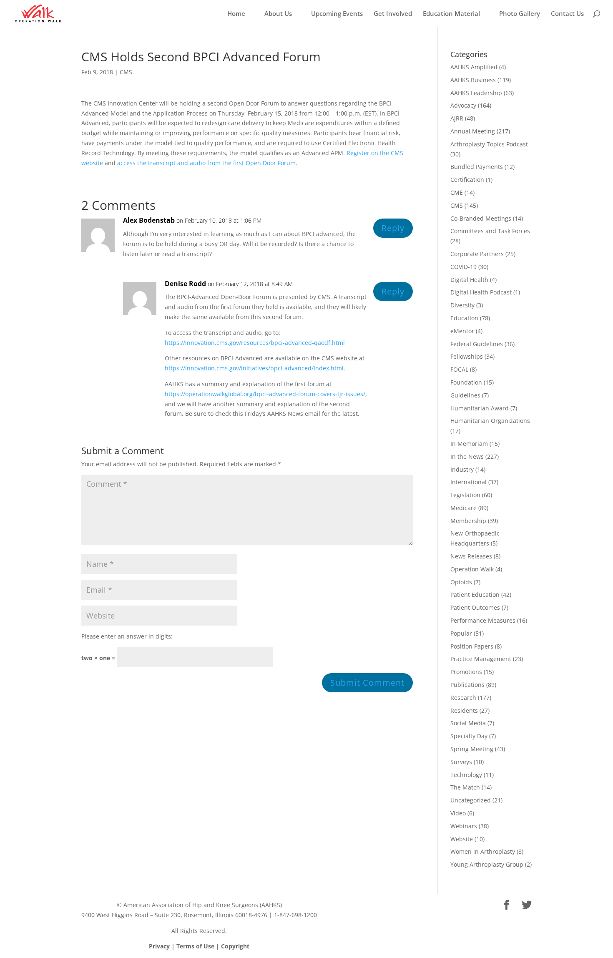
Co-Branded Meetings (480, 218)
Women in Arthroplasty (482, 851)
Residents (464, 710)
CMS (126, 72)
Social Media (468, 723)
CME (456, 192)
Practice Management (480, 659)
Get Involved (393, 14)
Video (458, 813)
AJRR (456, 118)
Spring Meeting (471, 749)
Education (464, 318)
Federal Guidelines (476, 344)
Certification (467, 180)
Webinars (463, 826)
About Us (278, 14)
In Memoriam (469, 444)
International (468, 482)
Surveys (461, 762)
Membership (468, 521)
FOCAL (459, 369)
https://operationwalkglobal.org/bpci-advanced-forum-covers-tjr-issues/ (265, 394)
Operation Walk (472, 569)
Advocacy (463, 105)
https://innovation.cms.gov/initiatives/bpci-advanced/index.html (254, 368)
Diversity (462, 305)
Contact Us (567, 14)
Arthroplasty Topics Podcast (489, 144)
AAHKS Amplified (473, 67)
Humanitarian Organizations (490, 421)
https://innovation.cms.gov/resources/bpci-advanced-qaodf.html (255, 343)
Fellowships (466, 356)
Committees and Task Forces (490, 231)
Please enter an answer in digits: (127, 636)
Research (463, 698)
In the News (467, 456)
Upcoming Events (337, 14)
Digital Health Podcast (481, 292)
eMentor (462, 331)
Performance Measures (482, 620)
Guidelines (465, 395)
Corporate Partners (477, 254)
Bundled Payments (476, 167)
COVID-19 (463, 267)
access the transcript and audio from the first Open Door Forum (206, 163)
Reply (393, 228)
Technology (466, 775)
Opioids (461, 582)
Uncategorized (470, 800)
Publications (467, 685)
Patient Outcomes (475, 607)
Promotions (466, 672)
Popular (461, 633)
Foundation (466, 382)
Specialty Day (468, 736)
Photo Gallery (519, 14)
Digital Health (469, 280)
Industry (462, 469)
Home (236, 14)
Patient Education (475, 594)
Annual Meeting (472, 131)
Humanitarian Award (479, 408)
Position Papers (471, 646)
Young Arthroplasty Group (486, 864)
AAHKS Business (473, 80)
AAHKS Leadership (476, 93)
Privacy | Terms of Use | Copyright (199, 946)
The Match (465, 787)
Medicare (463, 508)
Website (461, 839)
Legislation (465, 495)
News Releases (471, 556)
